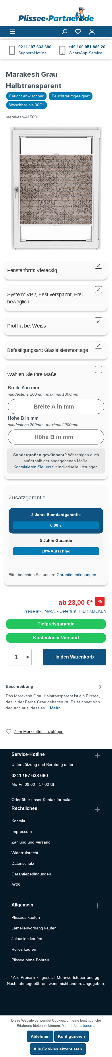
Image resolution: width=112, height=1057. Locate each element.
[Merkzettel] (78, 31)
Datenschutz (22, 863)
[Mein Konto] (92, 31)
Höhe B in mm (23, 418)
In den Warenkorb (74, 656)
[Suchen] (64, 31)
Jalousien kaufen (26, 938)
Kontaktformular (57, 799)
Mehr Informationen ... (79, 1026)
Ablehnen (40, 1036)
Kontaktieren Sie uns (32, 467)
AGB (15, 884)
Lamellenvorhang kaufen (34, 928)
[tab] (54, 696)
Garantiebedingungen (76, 574)
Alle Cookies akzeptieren (58, 1049)
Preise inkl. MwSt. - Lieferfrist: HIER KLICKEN (65, 611)
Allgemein (22, 904)
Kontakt (18, 821)
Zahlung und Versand (31, 842)
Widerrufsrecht (24, 852)
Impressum (21, 831)
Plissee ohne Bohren (30, 960)
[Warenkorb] (102, 29)
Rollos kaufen (23, 949)
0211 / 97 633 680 (29, 775)
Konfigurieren (71, 1036)
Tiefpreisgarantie (56, 623)
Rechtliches (24, 808)
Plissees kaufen (25, 917)
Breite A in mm (23, 387)
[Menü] (13, 31)
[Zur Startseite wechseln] (56, 14)
